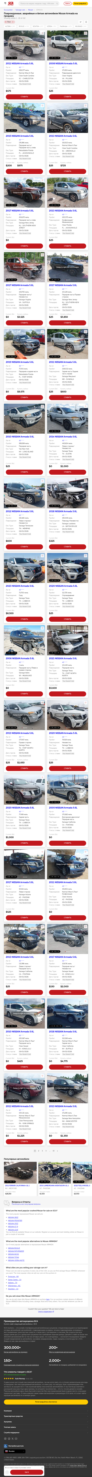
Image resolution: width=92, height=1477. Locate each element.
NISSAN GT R (13, 1227)
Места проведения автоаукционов (62, 1352)
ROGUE (24, 26)
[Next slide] (41, 45)
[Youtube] (16, 1438)
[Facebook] (9, 1438)
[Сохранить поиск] (86, 22)
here (47, 1299)
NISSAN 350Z (13, 1217)
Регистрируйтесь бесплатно (46, 1402)
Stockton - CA (13, 1289)
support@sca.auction (37, 1457)
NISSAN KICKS (13, 1254)
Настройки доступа (16, 1446)
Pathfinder (65, 26)
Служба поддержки (11, 1432)
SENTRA (38, 26)
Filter (10, 22)
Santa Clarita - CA (14, 1280)
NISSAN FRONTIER (15, 1220)
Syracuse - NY (13, 1276)
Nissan (30, 10)
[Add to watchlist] (42, 33)
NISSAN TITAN (13, 1257)
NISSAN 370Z (13, 1224)
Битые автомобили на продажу (15, 1352)
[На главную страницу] (10, 3)
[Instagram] (5, 1438)
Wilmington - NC (14, 1286)
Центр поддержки (45, 1311)
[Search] (57, 3)
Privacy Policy (73, 1465)
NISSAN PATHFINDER (16, 1251)
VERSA (51, 26)
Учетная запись (10, 1427)
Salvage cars (20, 10)
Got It (27, 1472)
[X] (13, 1439)
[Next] (57, 1151)
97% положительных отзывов (15, 1375)
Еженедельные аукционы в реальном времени (21, 1365)
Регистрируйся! (80, 3)
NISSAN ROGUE (14, 1248)
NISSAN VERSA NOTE (16, 1260)
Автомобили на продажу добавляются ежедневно (68, 1365)
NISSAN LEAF (13, 1230)
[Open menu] (5, 3)
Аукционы (8, 1422)
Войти (67, 3)
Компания (8, 1411)
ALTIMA (10, 26)
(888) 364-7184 (23, 1457)
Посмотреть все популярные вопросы (26, 1204)
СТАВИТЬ (24, 97)
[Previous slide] (8, 45)
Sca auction (8, 10)
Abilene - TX (12, 1283)
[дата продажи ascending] (80, 22)
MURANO (80, 26)
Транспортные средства (13, 1416)
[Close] (42, 1468)
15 (53, 1151)
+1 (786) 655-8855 (10, 1457)
